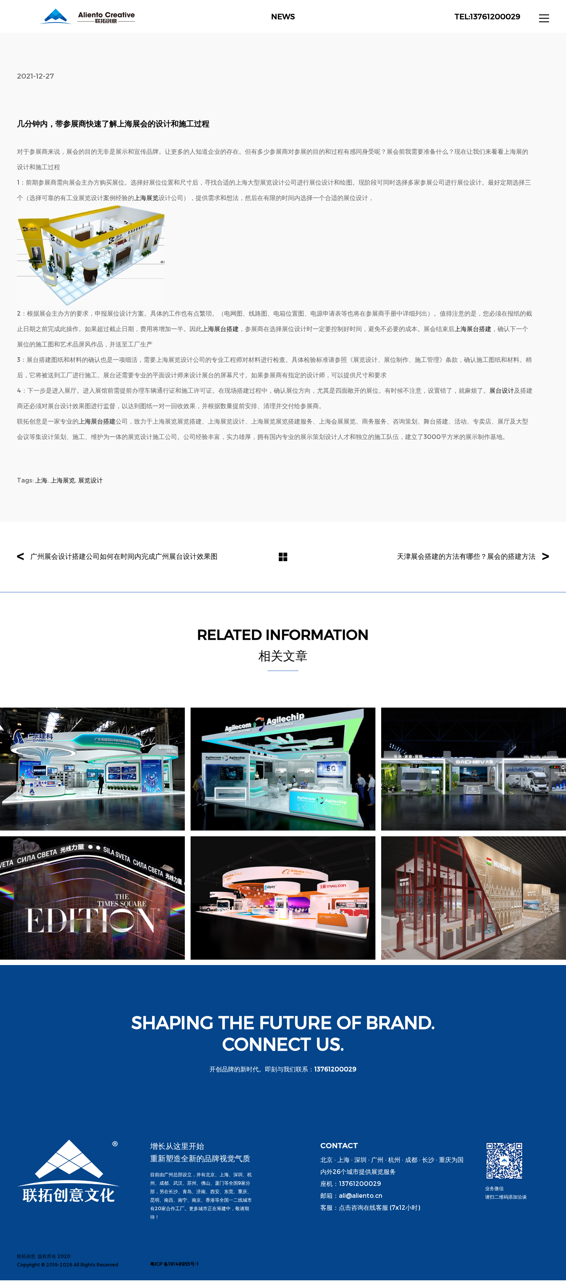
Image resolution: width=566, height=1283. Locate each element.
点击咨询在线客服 (363, 1207)
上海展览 (146, 197)
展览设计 (90, 480)
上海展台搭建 (472, 328)
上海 (41, 480)
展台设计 (501, 390)
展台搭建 (226, 328)
